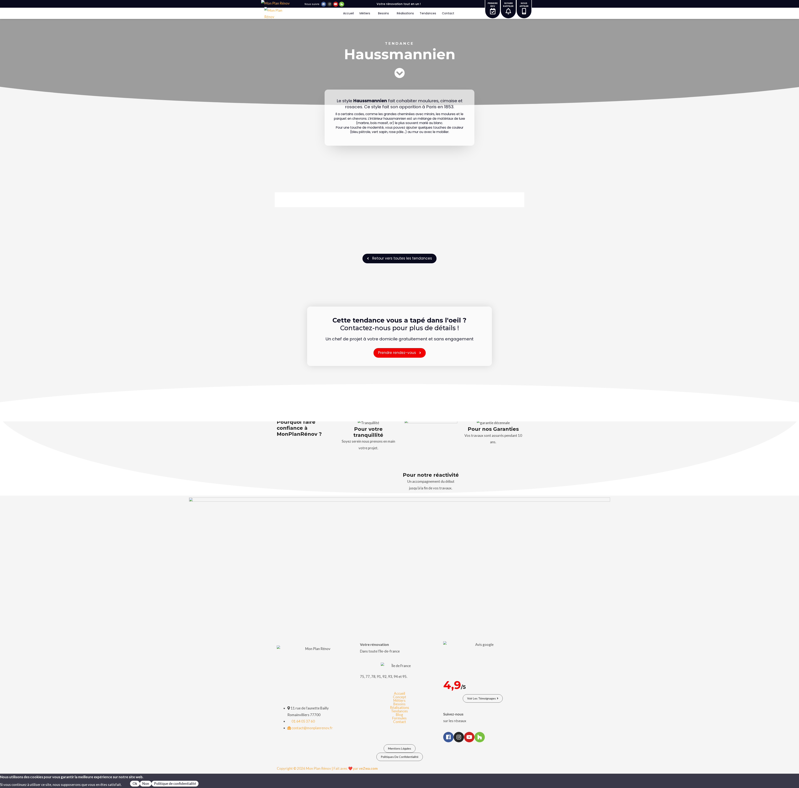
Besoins (383, 13)
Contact (448, 13)
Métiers (365, 13)
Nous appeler (524, 5)
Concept (399, 697)
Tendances (428, 13)
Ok (135, 783)
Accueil (348, 13)
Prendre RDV (493, 5)
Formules (399, 718)
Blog (399, 714)
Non (145, 783)
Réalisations (405, 13)
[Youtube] (335, 4)
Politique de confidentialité (175, 783)
